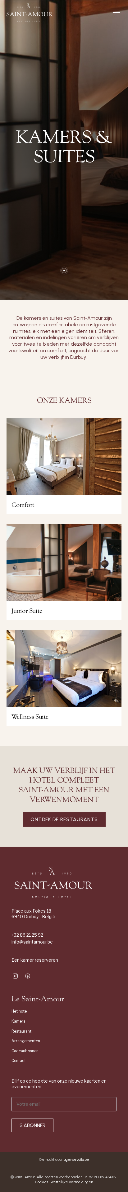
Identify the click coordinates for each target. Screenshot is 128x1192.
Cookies (42, 1182)
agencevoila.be (76, 1159)
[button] (115, 12)
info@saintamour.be (32, 941)
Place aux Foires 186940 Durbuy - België (33, 913)
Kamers (18, 1021)
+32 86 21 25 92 (27, 935)
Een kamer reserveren (34, 960)
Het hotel (19, 1011)
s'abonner (32, 1125)
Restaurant (21, 1031)
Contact (18, 1060)
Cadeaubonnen (25, 1051)
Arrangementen (25, 1041)
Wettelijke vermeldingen (72, 1182)
